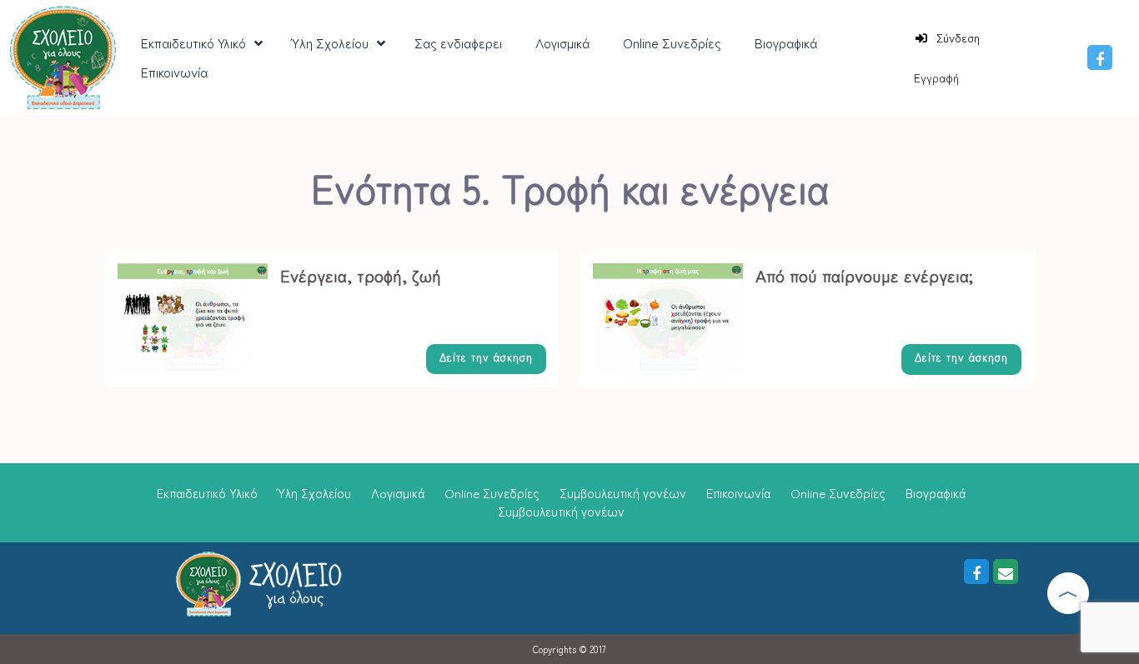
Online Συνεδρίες (491, 493)
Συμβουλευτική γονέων (622, 493)
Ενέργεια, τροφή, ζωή (360, 275)
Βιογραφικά (936, 493)
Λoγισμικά (397, 493)
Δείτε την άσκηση (486, 357)
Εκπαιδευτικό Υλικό (207, 493)
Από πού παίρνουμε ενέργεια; (864, 275)
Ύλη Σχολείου (314, 493)
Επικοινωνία (738, 493)
